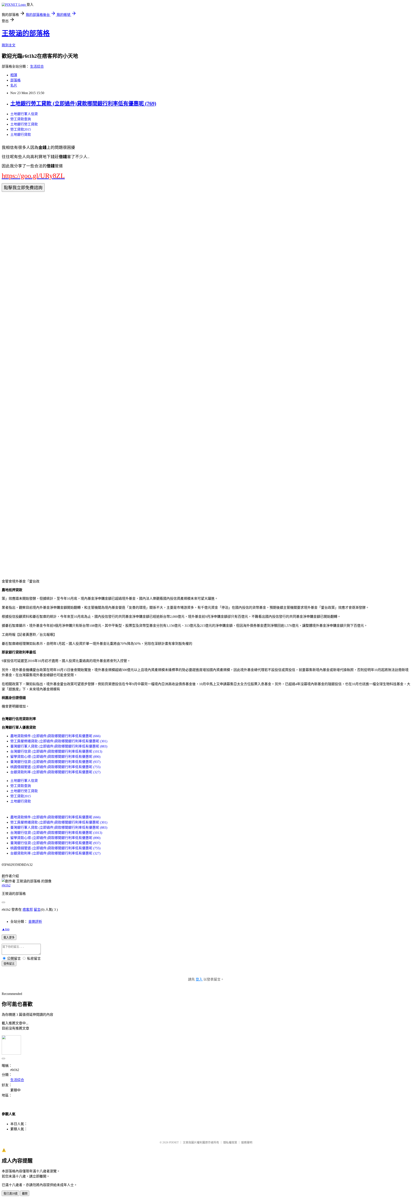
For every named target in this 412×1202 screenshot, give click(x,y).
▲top (5, 929)
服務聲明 (246, 1142)
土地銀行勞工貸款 (24, 124)
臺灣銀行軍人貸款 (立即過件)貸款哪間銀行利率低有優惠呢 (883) (58, 746)
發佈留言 (9, 963)
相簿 (13, 75)
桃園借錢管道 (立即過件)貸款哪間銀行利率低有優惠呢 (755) (55, 767)
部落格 (15, 80)
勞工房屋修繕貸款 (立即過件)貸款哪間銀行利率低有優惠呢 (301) (58, 741)
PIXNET (174, 1142)
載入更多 (9, 937)
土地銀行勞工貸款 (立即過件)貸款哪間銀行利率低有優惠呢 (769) (83, 103)
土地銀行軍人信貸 (24, 114)
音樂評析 (35, 921)
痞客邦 (28, 909)
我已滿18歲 (10, 1193)
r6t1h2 (6, 885)
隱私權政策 (230, 1142)
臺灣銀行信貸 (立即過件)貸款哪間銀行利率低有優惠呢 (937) (55, 762)
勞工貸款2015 (20, 129)
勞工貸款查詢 (20, 119)
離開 (24, 1193)
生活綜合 (37, 66)
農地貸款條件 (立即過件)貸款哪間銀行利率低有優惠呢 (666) (55, 736)
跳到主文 (8, 45)
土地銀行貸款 (20, 134)
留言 (37, 909)
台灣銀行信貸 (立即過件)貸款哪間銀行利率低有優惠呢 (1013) (56, 751)
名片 (13, 85)
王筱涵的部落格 (26, 33)
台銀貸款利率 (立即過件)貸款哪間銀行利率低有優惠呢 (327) (55, 772)
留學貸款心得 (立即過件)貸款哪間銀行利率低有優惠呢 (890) (55, 756)
